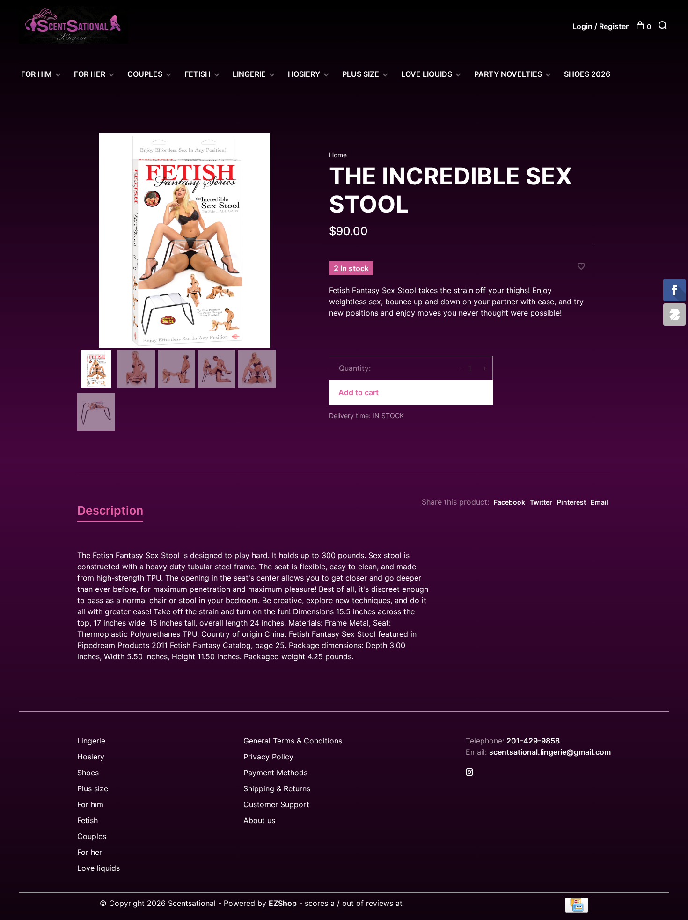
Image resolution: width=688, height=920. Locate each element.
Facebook (509, 502)
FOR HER (89, 74)
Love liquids (98, 868)
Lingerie (249, 74)
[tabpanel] (184, 240)
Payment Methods (275, 772)
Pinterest (571, 502)
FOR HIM (36, 74)
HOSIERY (304, 74)
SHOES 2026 (587, 74)
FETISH (197, 74)
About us (259, 820)
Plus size (92, 788)
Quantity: (355, 368)
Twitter (541, 502)
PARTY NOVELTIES (508, 74)
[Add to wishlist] (581, 267)
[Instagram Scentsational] (469, 772)
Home (338, 155)
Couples (91, 836)
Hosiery (90, 756)
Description (110, 510)
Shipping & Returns (276, 788)
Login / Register (600, 26)
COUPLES (144, 74)
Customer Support (276, 804)
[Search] (664, 26)
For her (89, 852)
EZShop (283, 903)
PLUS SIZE (360, 74)
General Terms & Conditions (292, 740)
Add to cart (358, 392)
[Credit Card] (576, 909)
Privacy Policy (268, 756)
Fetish (87, 820)
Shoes (88, 772)
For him (90, 804)
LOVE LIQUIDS (426, 74)
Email (599, 502)
